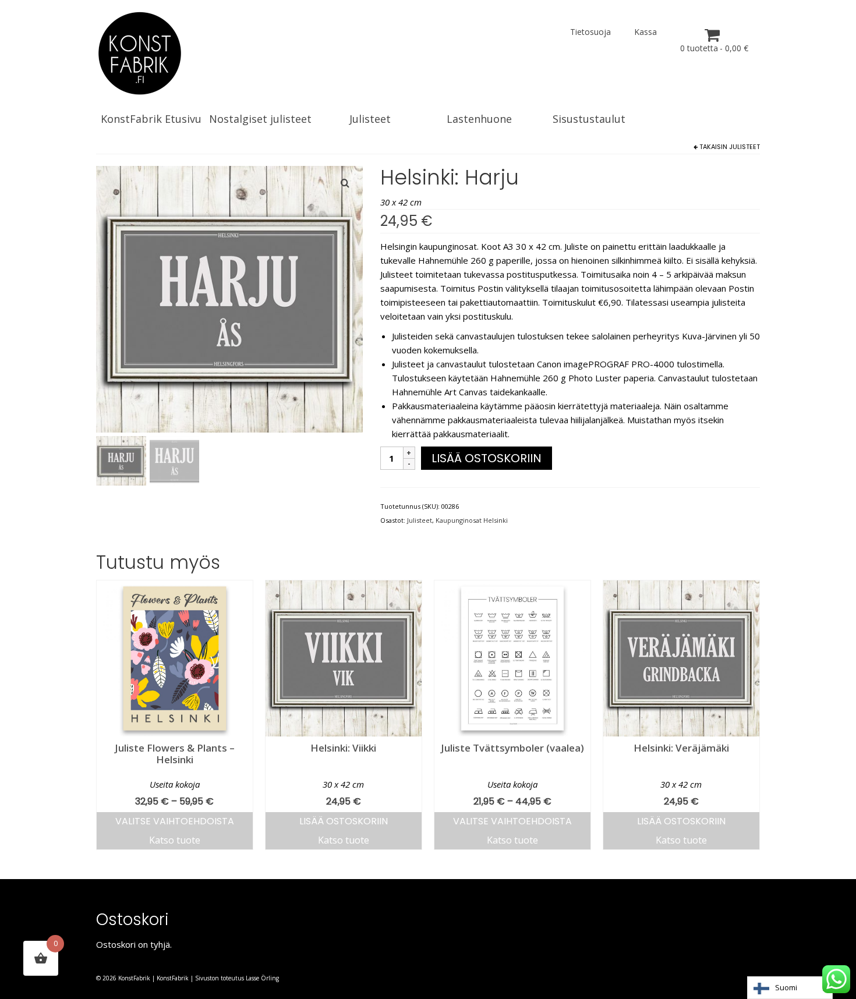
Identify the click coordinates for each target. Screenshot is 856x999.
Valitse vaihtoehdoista (174, 821)
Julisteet (744, 146)
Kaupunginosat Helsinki (472, 520)
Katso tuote (174, 840)
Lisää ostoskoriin (486, 458)
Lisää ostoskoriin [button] (343, 821)
